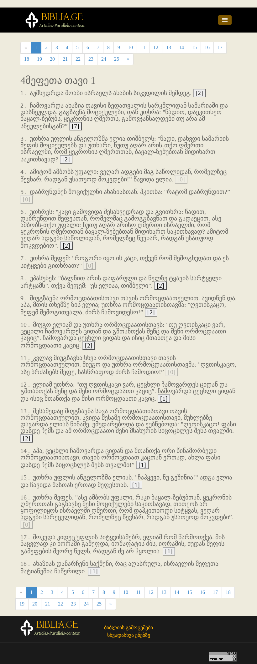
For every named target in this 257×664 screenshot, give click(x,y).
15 (194, 47)
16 (207, 47)
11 (143, 47)
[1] (164, 398)
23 (90, 59)
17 (220, 47)
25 (116, 59)
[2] (199, 92)
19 (39, 59)
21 (65, 59)
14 (181, 47)
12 (155, 47)
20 (52, 59)
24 (103, 59)
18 (26, 59)
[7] (75, 126)
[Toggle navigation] (225, 20)
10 (130, 47)
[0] (181, 179)
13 (168, 47)
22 (78, 59)
